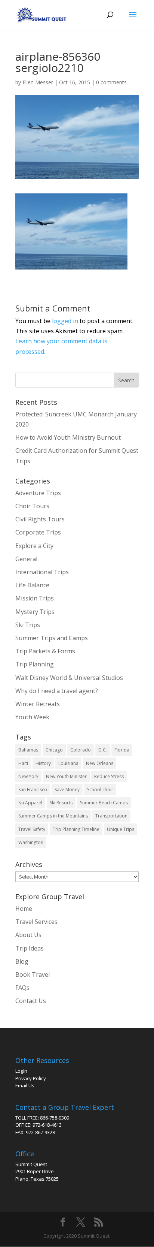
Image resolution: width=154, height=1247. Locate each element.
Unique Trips (120, 829)
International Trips (42, 572)
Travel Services (36, 922)
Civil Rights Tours (40, 519)
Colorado (80, 750)
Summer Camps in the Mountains (53, 816)
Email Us (24, 1085)
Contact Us (30, 1001)
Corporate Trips (38, 532)
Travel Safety (31, 829)
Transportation (111, 816)
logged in (65, 321)
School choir (100, 789)
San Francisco (32, 789)
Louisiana (68, 763)
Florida (121, 750)
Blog (21, 961)
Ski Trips (27, 625)
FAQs (22, 988)
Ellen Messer (37, 82)
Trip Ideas (29, 948)
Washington (30, 842)
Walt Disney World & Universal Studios (69, 678)
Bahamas (28, 750)
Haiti (23, 763)
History (43, 763)
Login (21, 1070)
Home (23, 908)
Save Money (67, 789)
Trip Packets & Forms (45, 651)
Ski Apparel (30, 802)
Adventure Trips (38, 493)
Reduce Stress (109, 776)
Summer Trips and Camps (51, 638)
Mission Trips (34, 598)
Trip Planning (34, 664)
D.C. (102, 750)
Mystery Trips (35, 612)
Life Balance (32, 585)
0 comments (111, 82)
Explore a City (34, 546)
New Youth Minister (66, 776)
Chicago (54, 750)
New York (28, 776)
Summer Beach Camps (104, 802)
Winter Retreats (37, 704)
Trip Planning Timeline (76, 829)
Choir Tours (32, 506)
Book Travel (32, 974)
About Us (28, 935)
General (26, 559)
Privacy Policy (30, 1078)
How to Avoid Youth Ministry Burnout (68, 437)
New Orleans (99, 763)
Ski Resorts (61, 802)
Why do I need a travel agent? (56, 691)
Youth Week (32, 717)
